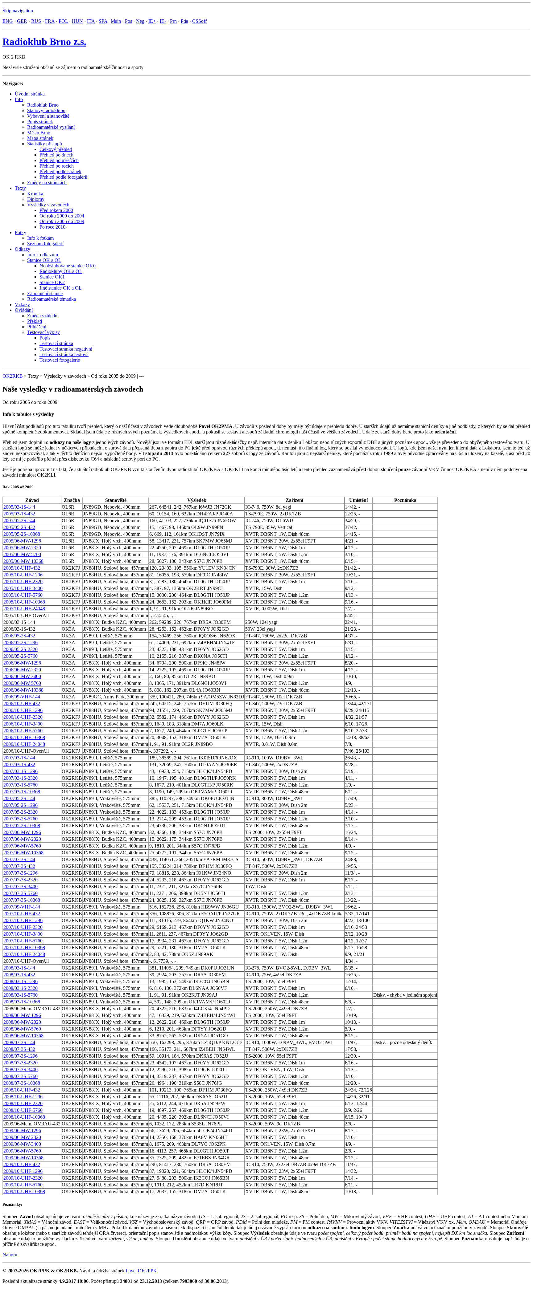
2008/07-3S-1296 (20, 1056)
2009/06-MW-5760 (22, 1150)
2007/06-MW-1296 (22, 832)
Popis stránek (40, 121)
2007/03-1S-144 (19, 757)
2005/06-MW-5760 (22, 554)
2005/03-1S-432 (19, 513)
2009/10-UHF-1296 (23, 1171)
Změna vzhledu (42, 315)
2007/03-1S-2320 (20, 778)
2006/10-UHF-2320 (23, 717)
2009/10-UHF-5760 (23, 1184)
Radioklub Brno (43, 105)
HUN (77, 21)
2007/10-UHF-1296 (23, 920)
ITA (91, 21)
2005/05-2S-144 (19, 520)
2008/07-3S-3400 (20, 1069)
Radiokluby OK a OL (60, 271)
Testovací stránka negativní (65, 349)
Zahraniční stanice (45, 293)
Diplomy (35, 199)
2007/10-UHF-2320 (23, 927)
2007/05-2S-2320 (20, 812)
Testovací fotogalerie (59, 360)
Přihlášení (36, 326)
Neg (140, 21)
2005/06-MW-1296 (22, 540)
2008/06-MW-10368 (23, 1035)
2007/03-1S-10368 (21, 791)
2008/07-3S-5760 (20, 1076)
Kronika (35, 193)
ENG (7, 21)
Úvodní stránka (30, 93)
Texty (20, 188)
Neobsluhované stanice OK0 (67, 265)
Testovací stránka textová (64, 354)
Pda (184, 21)
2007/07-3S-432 (19, 866)
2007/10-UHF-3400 (23, 934)
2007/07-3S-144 (19, 859)
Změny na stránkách (47, 182)
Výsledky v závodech (48, 204)
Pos (128, 21)
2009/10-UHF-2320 (23, 1178)
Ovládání (24, 310)
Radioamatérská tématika (51, 299)
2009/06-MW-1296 (22, 1130)
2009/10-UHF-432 (21, 1164)
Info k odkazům (42, 254)
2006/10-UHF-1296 (23, 710)
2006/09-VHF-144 (21, 696)
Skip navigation (17, 10)
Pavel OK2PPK (141, 1270)
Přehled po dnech (56, 154)
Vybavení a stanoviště (48, 116)
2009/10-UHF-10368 (24, 1191)
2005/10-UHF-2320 (23, 581)
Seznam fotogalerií (45, 243)
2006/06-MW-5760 (22, 683)
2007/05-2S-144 (19, 798)
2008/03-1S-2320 (20, 988)
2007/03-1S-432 (19, 764)
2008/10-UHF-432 (21, 1089)
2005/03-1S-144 (19, 507)
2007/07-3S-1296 (20, 873)
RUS (36, 21)
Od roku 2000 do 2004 (61, 215)
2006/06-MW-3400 (22, 676)
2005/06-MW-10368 (23, 561)
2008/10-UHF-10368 (24, 1117)
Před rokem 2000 (56, 210)
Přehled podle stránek (60, 171)
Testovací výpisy (43, 332)
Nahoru (9, 1254)
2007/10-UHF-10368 (24, 947)
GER (22, 21)
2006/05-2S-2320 (20, 649)
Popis (44, 337)
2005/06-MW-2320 (22, 547)
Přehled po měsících (59, 160)
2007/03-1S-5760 (20, 784)
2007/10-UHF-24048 (24, 954)
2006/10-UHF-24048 (24, 744)
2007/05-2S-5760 (20, 818)
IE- (163, 21)
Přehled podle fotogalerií (63, 177)
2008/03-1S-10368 (21, 1001)
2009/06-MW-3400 (22, 1144)
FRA (50, 21)
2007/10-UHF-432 (21, 913)
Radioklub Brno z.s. (44, 41)
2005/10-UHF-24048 (24, 608)
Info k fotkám (40, 238)
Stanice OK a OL (44, 260)
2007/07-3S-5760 (20, 893)
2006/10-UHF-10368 (24, 737)
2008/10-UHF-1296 (23, 1096)
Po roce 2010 (52, 227)
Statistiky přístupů (44, 143)
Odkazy (22, 249)
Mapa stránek (40, 138)
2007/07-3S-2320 (20, 879)
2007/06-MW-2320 (22, 839)
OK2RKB (12, 376)
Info (19, 99)
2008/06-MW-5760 (22, 1028)
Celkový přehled (55, 149)
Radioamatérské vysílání (51, 127)
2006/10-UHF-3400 (23, 723)
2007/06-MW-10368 (23, 852)
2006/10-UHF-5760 (23, 730)
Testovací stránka (56, 343)
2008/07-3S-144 (19, 1042)
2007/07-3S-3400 (20, 886)
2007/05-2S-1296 (20, 805)
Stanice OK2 (52, 282)
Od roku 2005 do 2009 (61, 221)
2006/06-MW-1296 (22, 662)
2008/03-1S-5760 (20, 995)
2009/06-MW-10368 (23, 1157)
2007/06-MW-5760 (22, 845)
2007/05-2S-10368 (21, 825)
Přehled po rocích (56, 166)
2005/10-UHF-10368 (24, 601)
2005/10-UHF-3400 (23, 588)
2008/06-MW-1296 (22, 1015)
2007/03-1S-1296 (20, 771)
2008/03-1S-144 (19, 967)
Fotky (20, 232)
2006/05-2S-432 (19, 635)
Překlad (34, 321)
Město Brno (38, 132)
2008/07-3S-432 (19, 1049)
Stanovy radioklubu (46, 110)
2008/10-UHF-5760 (23, 1110)
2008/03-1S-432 (19, 974)
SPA (103, 21)
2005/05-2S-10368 (21, 534)
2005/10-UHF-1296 (23, 574)
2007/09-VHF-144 (21, 906)
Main (116, 21)
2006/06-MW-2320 (22, 669)
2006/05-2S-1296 (20, 642)
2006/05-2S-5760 (20, 656)
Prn (173, 21)
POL (63, 21)
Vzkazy (22, 304)
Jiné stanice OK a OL (60, 288)
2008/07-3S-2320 (20, 1062)
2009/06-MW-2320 (22, 1137)
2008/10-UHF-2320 (23, 1103)
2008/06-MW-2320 (22, 1022)
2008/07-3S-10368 (21, 1083)
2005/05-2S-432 (19, 527)
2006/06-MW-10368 (23, 690)
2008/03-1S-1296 (20, 981)
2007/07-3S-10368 (21, 900)
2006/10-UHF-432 (21, 703)
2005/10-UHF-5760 (23, 595)
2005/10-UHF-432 (21, 568)
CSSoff (199, 21)
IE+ (152, 21)
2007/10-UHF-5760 (23, 940)
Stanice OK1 (52, 276)
